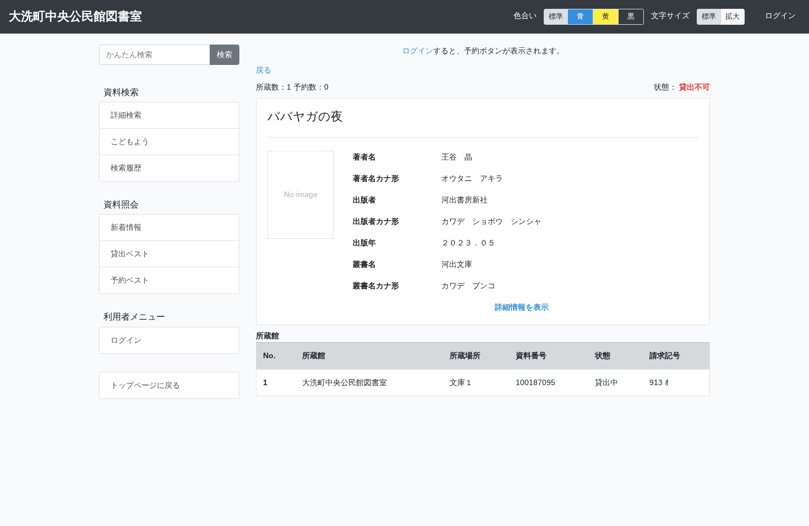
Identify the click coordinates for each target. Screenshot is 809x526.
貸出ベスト (130, 253)
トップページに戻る (145, 385)
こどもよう (130, 141)
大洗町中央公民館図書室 (75, 16)
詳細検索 (126, 115)
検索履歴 (126, 167)
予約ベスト (130, 280)
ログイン (780, 15)
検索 (224, 54)
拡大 (732, 16)
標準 (556, 16)
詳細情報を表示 (522, 307)
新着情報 (126, 227)
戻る (263, 69)
